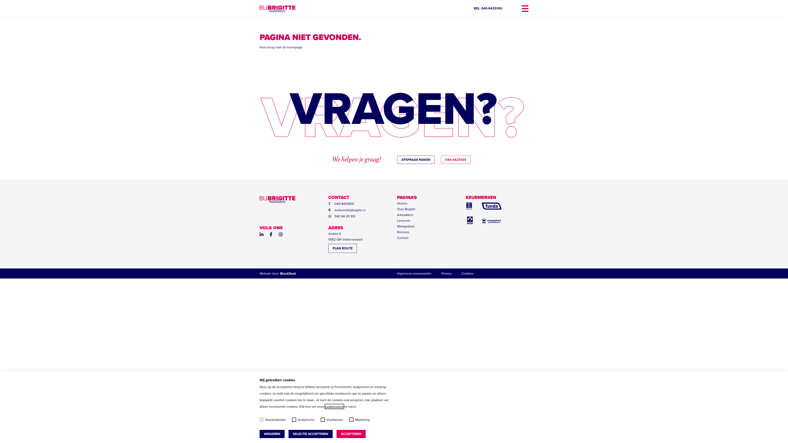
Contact (402, 237)
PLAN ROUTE (343, 248)
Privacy (446, 273)
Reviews (403, 232)
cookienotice (334, 406)
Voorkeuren (334, 419)
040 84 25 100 (344, 216)
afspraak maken (416, 159)
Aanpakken (405, 214)
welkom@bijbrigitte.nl (350, 210)
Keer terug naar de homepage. (281, 47)
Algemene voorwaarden (414, 273)
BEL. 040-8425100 (488, 8)
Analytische (306, 419)
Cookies (467, 273)
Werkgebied (405, 226)
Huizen (402, 203)
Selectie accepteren (310, 434)
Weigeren (272, 434)
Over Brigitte (406, 209)
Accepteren (351, 434)
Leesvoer (403, 220)
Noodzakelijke (275, 419)
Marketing (362, 419)
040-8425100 (455, 159)
